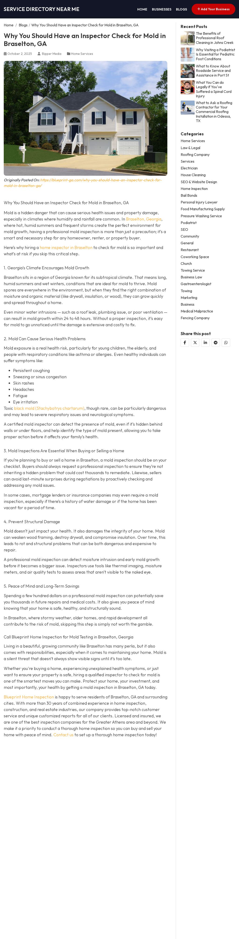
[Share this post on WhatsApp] (226, 342)
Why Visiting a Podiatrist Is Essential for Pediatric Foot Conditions (215, 54)
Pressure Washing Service (201, 216)
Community (190, 236)
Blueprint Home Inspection (29, 697)
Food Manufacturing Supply (203, 209)
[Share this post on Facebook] (185, 342)
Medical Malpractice (197, 311)
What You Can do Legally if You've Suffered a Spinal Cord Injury (214, 89)
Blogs (181, 9)
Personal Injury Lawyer (199, 202)
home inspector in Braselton (66, 247)
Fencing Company (195, 318)
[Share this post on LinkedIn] (205, 342)
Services (187, 161)
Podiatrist (189, 223)
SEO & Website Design (199, 182)
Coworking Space (195, 257)
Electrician (189, 168)
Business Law (191, 277)
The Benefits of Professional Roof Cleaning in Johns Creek (215, 38)
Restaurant (190, 250)
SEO (184, 229)
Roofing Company (195, 154)
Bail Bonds (189, 195)
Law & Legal (190, 148)
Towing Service (193, 270)
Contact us (63, 734)
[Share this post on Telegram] (215, 342)
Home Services (82, 54)
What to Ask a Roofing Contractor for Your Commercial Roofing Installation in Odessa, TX (214, 112)
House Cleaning (193, 175)
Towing (186, 291)
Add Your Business (215, 9)
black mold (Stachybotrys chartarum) (48, 408)
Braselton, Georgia (143, 219)
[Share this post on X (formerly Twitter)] (195, 342)
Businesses (161, 9)
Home (142, 9)
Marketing (189, 297)
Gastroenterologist (196, 284)
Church (186, 263)
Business (187, 304)
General (187, 243)
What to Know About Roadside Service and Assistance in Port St (213, 70)
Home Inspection (194, 188)
